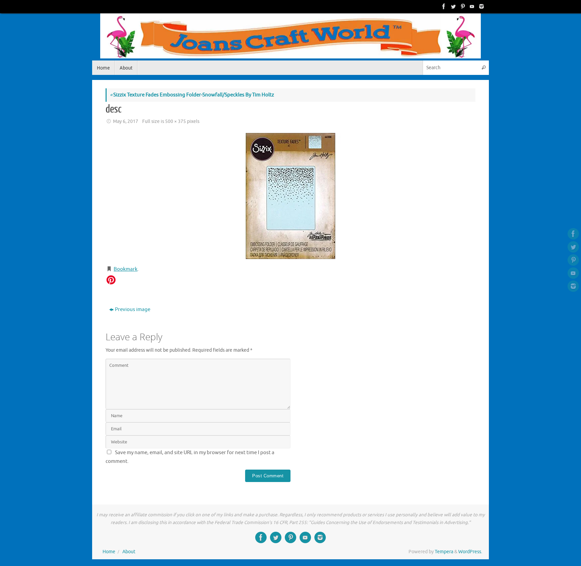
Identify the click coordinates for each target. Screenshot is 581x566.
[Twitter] (452, 6)
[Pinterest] (462, 6)
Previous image (132, 309)
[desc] (290, 196)
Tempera (444, 552)
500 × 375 (175, 121)
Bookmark (126, 269)
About (128, 552)
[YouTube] (471, 6)
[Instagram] (481, 6)
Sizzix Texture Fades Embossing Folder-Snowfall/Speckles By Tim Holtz (192, 95)
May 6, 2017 (125, 121)
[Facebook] (443, 6)
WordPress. (470, 552)
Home (109, 552)
